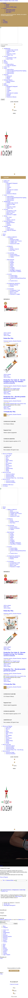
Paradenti (8, 94)
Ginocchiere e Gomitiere (15, 271)
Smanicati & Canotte (14, 243)
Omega (8, 78)
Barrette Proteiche (10, 81)
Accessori (6, 56)
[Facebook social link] (2, 17)
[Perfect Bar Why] (11, 316)
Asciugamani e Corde (11, 57)
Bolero (7, 464)
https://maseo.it (18, 896)
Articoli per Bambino (10, 482)
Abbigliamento (7, 48)
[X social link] (4, 17)
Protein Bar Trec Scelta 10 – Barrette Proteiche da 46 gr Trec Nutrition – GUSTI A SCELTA (14, 381)
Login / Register (6, 954)
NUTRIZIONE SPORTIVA (13, 283)
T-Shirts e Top (13, 242)
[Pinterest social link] (12, 17)
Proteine (8, 82)
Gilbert (11, 880)
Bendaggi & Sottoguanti (11, 86)
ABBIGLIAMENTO (12, 237)
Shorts (7, 52)
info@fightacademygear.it (9, 905)
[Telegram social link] (12, 26)
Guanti (5, 68)
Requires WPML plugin (11, 7)
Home (1, 865)
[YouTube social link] (10, 17)
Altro (5, 60)
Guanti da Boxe (10, 69)
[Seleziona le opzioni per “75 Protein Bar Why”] (5, 415)
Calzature (6, 63)
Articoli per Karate (10, 476)
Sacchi (7, 218)
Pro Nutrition (9, 463)
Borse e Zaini (9, 59)
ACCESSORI (10, 289)
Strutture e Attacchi (10, 219)
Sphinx (7, 469)
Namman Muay (9, 468)
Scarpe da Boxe (10, 64)
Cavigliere (8, 90)
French (7, 5)
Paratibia (12, 262)
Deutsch (7, 4)
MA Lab (8, 456)
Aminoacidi (9, 76)
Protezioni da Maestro (11, 97)
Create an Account (14, 984)
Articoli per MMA (10, 475)
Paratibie (8, 95)
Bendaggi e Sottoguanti (15, 270)
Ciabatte (8, 227)
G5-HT (7, 471)
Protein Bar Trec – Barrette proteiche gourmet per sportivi (14, 397)
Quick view (6, 334)
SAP (7, 458)
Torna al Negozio (4, 877)
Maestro (12, 265)
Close (1, 958)
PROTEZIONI (10, 259)
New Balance (9, 465)
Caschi (8, 89)
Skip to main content (13, 0)
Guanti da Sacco (10, 73)
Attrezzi (5, 61)
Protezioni (6, 85)
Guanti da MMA (10, 72)
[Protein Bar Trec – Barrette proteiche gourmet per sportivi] (12, 388)
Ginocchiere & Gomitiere (12, 93)
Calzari (8, 87)
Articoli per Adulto (10, 481)
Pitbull (7, 459)
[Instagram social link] (7, 17)
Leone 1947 (8, 455)
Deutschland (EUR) (10, 11)
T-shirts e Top (9, 55)
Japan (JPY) (8, 12)
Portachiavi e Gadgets (11, 214)
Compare (5, 953)
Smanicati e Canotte (11, 53)
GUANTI (9, 274)
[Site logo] (9, 43)
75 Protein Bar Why (10, 411)
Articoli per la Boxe (10, 474)
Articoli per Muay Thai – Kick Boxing (14, 478)
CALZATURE (10, 253)
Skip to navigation (4, 0)
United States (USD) (10, 9)
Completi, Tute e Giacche (12, 49)
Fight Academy (9, 460)
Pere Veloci (9, 217)
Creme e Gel (6, 66)
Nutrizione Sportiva (8, 80)
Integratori (6, 74)
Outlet (5, 83)
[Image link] (14, 891)
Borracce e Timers (10, 212)
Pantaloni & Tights (10, 51)
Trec (4, 880)
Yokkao (7, 467)
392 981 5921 (7, 904)
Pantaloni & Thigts (14, 239)
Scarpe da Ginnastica (11, 65)
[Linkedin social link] (10, 26)
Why (7, 462)
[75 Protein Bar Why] (15, 403)
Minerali (8, 77)
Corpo (7, 91)
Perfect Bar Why (8, 338)
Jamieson (8, 880)
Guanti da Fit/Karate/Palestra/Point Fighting (16, 70)
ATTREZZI (10, 246)
